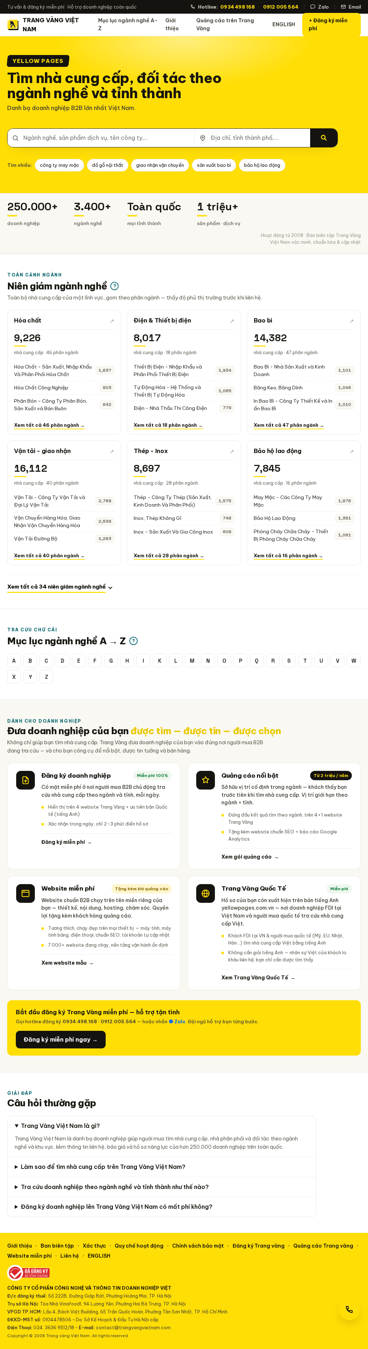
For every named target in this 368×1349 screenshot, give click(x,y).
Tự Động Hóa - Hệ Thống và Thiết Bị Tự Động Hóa (167, 391)
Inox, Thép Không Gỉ (157, 518)
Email (355, 7)
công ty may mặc (59, 165)
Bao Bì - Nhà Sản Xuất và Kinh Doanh (289, 370)
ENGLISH (283, 24)
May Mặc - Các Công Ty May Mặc (288, 501)
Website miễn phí (29, 1256)
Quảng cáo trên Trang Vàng (225, 24)
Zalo (323, 7)
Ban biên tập (57, 1246)
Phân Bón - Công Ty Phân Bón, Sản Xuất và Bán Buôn (50, 405)
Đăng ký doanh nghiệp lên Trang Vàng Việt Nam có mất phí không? (116, 1206)
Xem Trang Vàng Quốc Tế (258, 977)
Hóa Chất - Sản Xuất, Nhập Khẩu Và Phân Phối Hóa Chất (53, 370)
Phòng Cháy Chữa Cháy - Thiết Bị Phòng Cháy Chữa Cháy (291, 535)
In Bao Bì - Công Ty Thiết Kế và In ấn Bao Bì (293, 405)
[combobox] (101, 137)
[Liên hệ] (349, 1309)
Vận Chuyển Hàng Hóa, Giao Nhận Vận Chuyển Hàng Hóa (47, 522)
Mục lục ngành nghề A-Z (128, 24)
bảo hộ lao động (262, 165)
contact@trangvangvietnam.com (133, 1327)
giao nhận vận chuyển (160, 165)
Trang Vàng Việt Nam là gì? (60, 1125)
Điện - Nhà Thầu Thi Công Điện (170, 408)
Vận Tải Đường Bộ (36, 538)
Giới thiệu (172, 24)
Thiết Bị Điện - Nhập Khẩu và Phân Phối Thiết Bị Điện (168, 370)
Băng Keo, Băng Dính (278, 387)
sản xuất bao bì (214, 165)
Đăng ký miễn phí (66, 842)
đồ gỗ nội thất (107, 165)
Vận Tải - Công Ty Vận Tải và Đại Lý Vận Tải (49, 501)
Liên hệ (69, 1256)
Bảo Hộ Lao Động (274, 518)
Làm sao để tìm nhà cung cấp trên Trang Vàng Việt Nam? (103, 1166)
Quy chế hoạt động (139, 1246)
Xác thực (94, 1246)
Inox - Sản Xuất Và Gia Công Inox (173, 532)
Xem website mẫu (67, 963)
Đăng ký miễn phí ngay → (61, 1039)
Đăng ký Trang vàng (259, 1246)
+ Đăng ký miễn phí (328, 24)
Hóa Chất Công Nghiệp (41, 387)
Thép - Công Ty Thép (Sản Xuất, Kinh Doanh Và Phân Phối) (173, 501)
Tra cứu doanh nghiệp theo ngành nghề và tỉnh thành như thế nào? (115, 1186)
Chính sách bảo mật (198, 1246)
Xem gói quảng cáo (250, 857)
